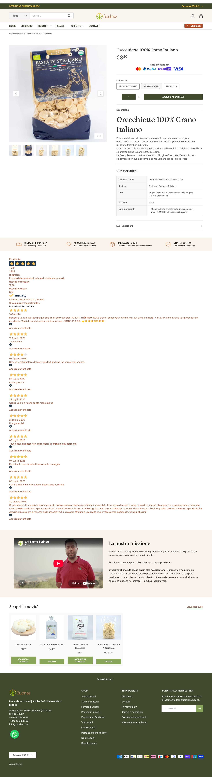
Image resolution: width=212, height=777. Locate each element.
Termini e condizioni (132, 712)
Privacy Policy (129, 706)
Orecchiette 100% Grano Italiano (39, 34)
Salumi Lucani (88, 696)
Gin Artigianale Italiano (52, 644)
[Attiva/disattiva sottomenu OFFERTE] (83, 26)
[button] (201, 16)
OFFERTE (76, 25)
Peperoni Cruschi (90, 712)
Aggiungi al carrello (173, 97)
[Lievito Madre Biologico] (80, 627)
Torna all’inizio (104, 679)
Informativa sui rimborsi (134, 722)
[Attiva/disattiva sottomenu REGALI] (66, 26)
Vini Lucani (87, 722)
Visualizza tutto (195, 606)
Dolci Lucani (87, 737)
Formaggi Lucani (90, 706)
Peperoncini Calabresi (93, 717)
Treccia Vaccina (23, 644)
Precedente (15, 306)
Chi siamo (127, 696)
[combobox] (41, 16)
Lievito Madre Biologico (80, 646)
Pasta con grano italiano (94, 732)
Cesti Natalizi (88, 727)
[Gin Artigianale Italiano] (52, 627)
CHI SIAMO (26, 25)
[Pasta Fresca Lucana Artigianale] (108, 627)
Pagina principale (16, 34)
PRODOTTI (42, 25)
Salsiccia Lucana (90, 701)
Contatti (126, 701)
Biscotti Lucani (89, 743)
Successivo (28, 306)
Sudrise (19, 764)
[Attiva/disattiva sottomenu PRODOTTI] (50, 26)
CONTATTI (95, 25)
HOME (12, 25)
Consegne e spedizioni (134, 717)
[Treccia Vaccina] (23, 627)
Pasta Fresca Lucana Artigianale (108, 646)
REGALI (60, 25)
